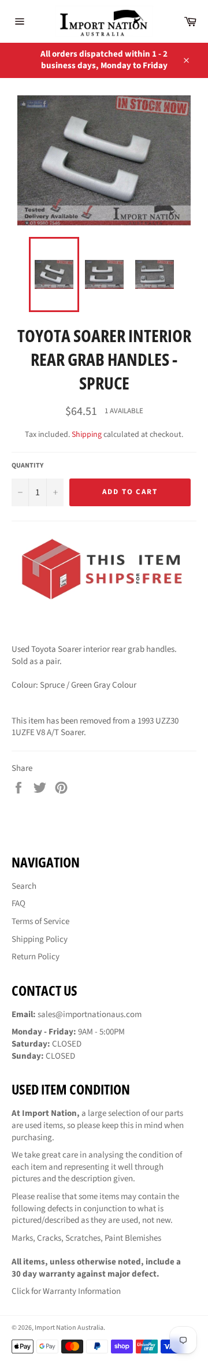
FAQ (18, 903)
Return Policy (36, 957)
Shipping (87, 434)
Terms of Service (40, 921)
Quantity (27, 465)
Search (24, 886)
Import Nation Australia (69, 1328)
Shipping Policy (40, 939)
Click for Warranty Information (66, 1291)
